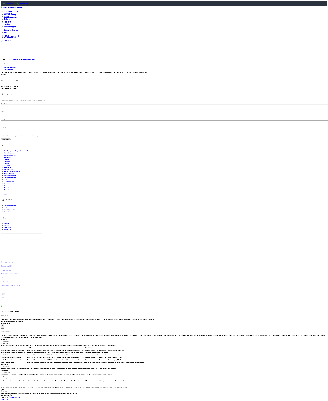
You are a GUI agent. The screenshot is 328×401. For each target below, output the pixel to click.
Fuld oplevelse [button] (5, 321)
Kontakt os (4, 281)
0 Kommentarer (15, 60)
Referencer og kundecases (10, 273)
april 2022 (7, 227)
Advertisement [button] (6, 383)
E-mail (3, 119)
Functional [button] (4, 364)
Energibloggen (9, 153)
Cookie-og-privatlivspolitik (10, 285)
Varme (6, 192)
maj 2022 (7, 225)
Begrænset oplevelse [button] (17, 321)
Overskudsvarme (9, 184)
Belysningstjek (9, 173)
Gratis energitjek (6, 266)
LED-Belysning (9, 182)
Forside (6, 159)
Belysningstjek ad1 (10, 175)
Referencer (8, 167)
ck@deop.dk (10, 3)
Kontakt (6, 163)
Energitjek (7, 157)
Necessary (6, 341)
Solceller (7, 188)
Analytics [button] (4, 377)
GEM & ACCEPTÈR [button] (6, 395)
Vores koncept (6, 270)
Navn (3, 111)
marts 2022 (8, 229)
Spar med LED (8, 169)
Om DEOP (7, 165)
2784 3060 (24, 3)
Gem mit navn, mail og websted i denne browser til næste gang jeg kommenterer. (27, 136)
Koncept (7, 161)
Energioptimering (10, 155)
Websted (3, 128)
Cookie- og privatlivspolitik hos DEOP (16, 151)
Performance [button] (5, 371)
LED (5, 180)
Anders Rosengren (28, 60)
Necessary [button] (4, 339)
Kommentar (5, 103)
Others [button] (3, 389)
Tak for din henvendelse (12, 171)
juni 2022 (7, 223)
